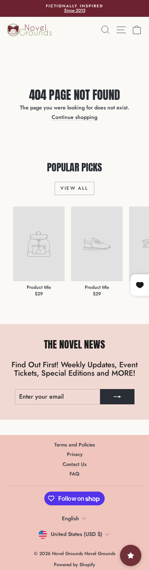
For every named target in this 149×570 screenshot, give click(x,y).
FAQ (74, 473)
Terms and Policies (74, 444)
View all (74, 188)
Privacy (75, 454)
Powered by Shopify (74, 564)
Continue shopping (74, 117)
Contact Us (75, 464)
